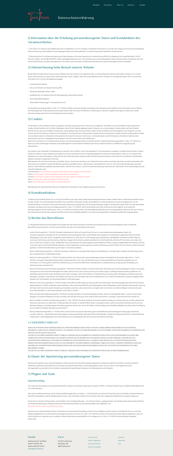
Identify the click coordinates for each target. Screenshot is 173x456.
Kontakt (142, 5)
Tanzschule (108, 5)
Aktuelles (96, 5)
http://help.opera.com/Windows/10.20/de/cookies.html (51, 182)
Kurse (61, 437)
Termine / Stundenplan (94, 447)
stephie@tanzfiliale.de (35, 449)
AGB (119, 444)
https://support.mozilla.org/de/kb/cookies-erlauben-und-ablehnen (55, 174)
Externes (131, 5)
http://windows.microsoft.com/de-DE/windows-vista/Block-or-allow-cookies (65, 171)
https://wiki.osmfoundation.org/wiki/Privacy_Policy (45, 406)
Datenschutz (121, 440)
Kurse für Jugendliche (94, 440)
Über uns (120, 5)
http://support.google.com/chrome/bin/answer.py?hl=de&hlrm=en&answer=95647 (62, 177)
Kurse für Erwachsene (94, 444)
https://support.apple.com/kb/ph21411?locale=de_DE (51, 179)
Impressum (121, 437)
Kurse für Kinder (92, 437)
